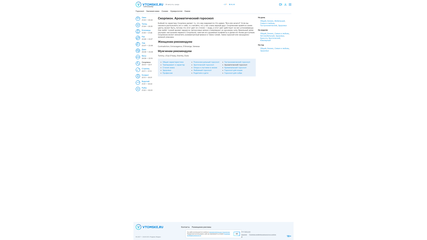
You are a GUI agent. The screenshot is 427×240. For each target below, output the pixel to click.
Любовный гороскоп (202, 70)
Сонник (165, 11)
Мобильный (280, 21)
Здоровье (167, 70)
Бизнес (270, 21)
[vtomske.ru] (149, 4)
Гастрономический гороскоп (237, 62)
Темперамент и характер (174, 65)
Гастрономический (268, 25)
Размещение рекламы (201, 227)
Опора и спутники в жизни (205, 67)
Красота (263, 38)
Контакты (185, 227)
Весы (144, 56)
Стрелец (145, 68)
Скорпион (146, 62)
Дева (144, 49)
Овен (144, 17)
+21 (225, 4)
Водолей (145, 81)
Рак (143, 37)
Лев (143, 43)
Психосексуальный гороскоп (206, 62)
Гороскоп (140, 11)
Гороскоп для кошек (233, 70)
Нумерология (176, 11)
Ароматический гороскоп (235, 65)
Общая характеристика (173, 62)
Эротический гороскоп (203, 65)
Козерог (145, 75)
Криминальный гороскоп (235, 67)
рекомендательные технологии (219, 232)
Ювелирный (265, 40)
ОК (237, 234)
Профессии (168, 73)
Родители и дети (200, 73)
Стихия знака (169, 67)
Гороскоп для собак (233, 73)
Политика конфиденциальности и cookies (262, 234)
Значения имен (152, 11)
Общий (263, 21)
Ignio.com (247, 232)
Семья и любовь (267, 23)
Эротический (274, 38)
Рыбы (144, 88)
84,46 (232, 4)
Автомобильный (267, 36)
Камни (187, 11)
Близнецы (146, 30)
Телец (144, 24)
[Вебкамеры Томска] (280, 4)
